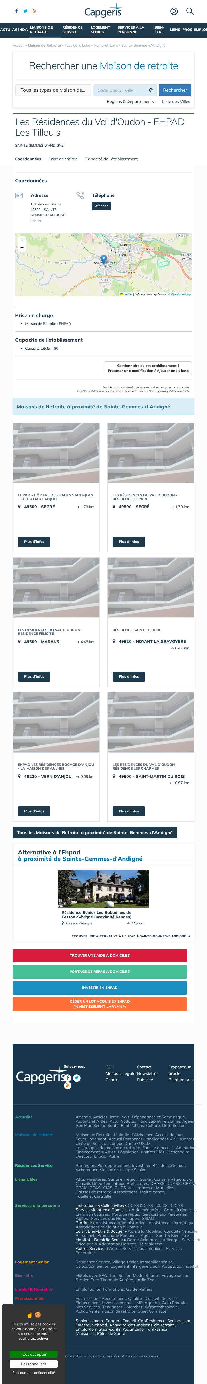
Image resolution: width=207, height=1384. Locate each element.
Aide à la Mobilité (144, 1231)
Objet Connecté (152, 1311)
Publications (132, 1125)
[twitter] (25, 11)
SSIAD (148, 1218)
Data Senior (173, 1125)
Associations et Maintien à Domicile (109, 1226)
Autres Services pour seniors (136, 1248)
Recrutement (114, 1298)
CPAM (81, 1187)
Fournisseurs (87, 1298)
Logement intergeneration (135, 1266)
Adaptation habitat (180, 1266)
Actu (5, 29)
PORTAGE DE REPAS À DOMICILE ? (100, 971)
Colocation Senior (92, 1266)
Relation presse (183, 1079)
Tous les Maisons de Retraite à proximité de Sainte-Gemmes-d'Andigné (95, 832)
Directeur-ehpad (91, 1324)
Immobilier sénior (156, 1261)
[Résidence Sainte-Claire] (151, 587)
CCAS (95, 1187)
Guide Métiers (139, 1289)
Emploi (200, 29)
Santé (113, 1125)
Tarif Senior (120, 1275)
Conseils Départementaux (100, 1183)
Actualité (24, 1117)
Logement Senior (100, 29)
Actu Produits (122, 1121)
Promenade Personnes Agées (125, 1235)
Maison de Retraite (94, 1134)
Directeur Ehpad (91, 1156)
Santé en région (123, 1179)
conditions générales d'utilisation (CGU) (166, 391)
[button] (103, 260)
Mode (138, 1275)
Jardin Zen (144, 1279)
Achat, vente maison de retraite (105, 1311)
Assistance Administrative (120, 1222)
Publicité (145, 1079)
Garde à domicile (180, 1209)
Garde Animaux (142, 1239)
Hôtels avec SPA (91, 1275)
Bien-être (159, 29)
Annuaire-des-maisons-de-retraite (142, 1324)
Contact (144, 1066)
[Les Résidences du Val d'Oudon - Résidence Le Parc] (151, 453)
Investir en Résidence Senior (158, 1165)
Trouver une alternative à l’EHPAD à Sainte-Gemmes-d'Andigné (131, 936)
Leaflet (127, 294)
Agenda (20, 29)
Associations (126, 1191)
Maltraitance (152, 1191)
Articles (100, 1116)
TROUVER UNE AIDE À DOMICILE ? (100, 955)
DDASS (174, 1183)
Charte (112, 1079)
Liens (175, 29)
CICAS (177, 1205)
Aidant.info (133, 1329)
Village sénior (125, 1261)
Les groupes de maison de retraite (108, 1147)
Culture (153, 1125)
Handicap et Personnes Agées (165, 1121)
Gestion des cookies (142, 1356)
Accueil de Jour (169, 1134)
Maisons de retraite (41, 29)
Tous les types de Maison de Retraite (56, 90)
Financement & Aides (96, 1151)
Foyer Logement (91, 1138)
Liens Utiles (26, 1179)
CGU (110, 1066)
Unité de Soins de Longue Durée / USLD (113, 1143)
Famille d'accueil (158, 1147)
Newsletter (147, 1073)
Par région (85, 1165)
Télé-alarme (150, 1244)
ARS (80, 1179)
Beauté (152, 1275)
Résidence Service (72, 29)
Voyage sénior (175, 1275)
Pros (187, 29)
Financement (88, 1302)
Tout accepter (34, 1354)
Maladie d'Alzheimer (133, 1134)
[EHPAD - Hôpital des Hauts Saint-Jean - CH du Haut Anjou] (56, 453)
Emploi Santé (88, 1289)
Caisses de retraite (93, 1191)
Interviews (120, 1116)
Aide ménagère (146, 1209)
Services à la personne (131, 29)
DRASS (157, 1183)
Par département (113, 1165)
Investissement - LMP (122, 1302)
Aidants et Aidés (91, 1121)
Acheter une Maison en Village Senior (111, 1169)
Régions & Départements (130, 101)
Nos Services (88, 1306)
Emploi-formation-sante (98, 1329)
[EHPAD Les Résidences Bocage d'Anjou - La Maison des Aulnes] (56, 722)
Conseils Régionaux (172, 1179)
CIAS (107, 1187)
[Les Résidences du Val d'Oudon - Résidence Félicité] (56, 587)
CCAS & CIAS (140, 1205)
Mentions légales (121, 1073)
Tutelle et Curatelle (93, 1196)
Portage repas (125, 1214)
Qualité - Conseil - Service (152, 1298)
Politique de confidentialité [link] (33, 1372)
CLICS (120, 1187)
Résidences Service (34, 1165)
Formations (113, 1289)
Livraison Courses (92, 1214)
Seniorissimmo (89, 1320)
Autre (114, 1156)
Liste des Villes (176, 101)
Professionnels (29, 1298)
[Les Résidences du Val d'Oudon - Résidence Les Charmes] (151, 722)
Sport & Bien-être (172, 1235)
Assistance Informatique (171, 1222)
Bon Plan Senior (90, 1125)
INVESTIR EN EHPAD (100, 987)
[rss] (34, 11)
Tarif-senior (157, 1329)
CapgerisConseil (120, 1320)
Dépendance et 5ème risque (158, 1116)
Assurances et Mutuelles (151, 1187)
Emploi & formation (34, 1289)
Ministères (96, 1179)
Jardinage (169, 1239)
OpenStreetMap (181, 294)
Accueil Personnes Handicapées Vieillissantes (151, 1138)
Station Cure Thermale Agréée (104, 1279)
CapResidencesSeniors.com (164, 1320)
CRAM (189, 1183)
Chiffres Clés (152, 1151)
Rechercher (175, 90)
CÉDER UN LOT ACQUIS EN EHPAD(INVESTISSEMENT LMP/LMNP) (100, 1004)
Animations (187, 1147)
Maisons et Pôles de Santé (100, 1333)
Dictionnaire (178, 1151)
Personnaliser (33, 1363)
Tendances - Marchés (122, 1306)
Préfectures (137, 1183)
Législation (128, 1151)
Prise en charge (63, 158)
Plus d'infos (34, 541)
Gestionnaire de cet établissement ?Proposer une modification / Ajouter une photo (148, 368)
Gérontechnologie (161, 1306)
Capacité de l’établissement (111, 158)
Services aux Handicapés (115, 1218)
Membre (177, 12)
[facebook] (16, 11)
